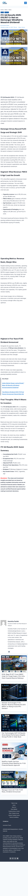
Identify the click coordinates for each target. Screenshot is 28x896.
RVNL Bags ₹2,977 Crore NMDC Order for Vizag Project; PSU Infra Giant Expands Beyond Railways (13, 676)
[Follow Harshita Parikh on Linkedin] (9, 652)
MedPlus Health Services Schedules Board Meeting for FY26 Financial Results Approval (14, 763)
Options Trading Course (14, 815)
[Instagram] (10, 858)
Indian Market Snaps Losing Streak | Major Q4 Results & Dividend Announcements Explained (13, 385)
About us (14, 807)
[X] (15, 858)
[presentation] (14, 664)
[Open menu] (25, 3)
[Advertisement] (14, 81)
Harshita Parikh (5, 25)
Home (2, 9)
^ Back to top (14, 803)
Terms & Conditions (14, 817)
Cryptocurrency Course (14, 811)
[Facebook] (13, 858)
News (6, 9)
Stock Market (14, 809)
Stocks (7, 12)
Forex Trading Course (14, 813)
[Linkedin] (18, 858)
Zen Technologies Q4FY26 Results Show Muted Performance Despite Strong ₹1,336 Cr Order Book (13, 735)
